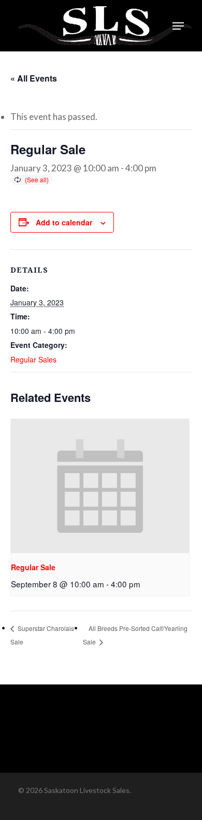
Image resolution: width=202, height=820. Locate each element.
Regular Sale (33, 567)
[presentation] (100, 486)
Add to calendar (64, 222)
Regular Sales (33, 359)
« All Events (33, 78)
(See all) (37, 179)
